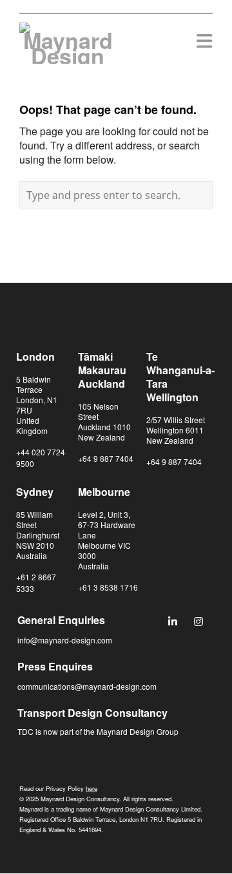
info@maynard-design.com (64, 639)
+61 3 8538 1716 (108, 587)
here (91, 788)
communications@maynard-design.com (87, 686)
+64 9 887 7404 (105, 458)
